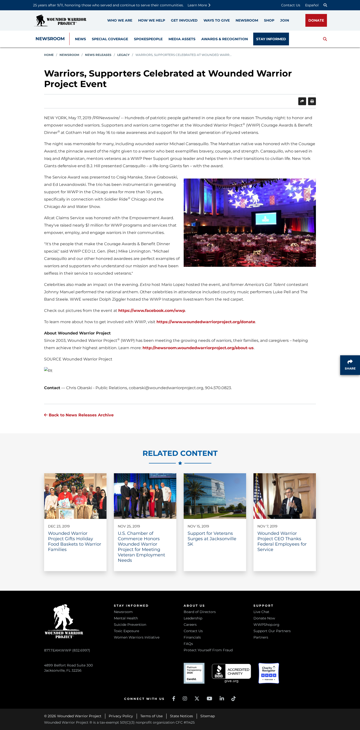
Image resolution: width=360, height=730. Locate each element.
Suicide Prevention (130, 624)
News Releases (98, 55)
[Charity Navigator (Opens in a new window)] (268, 673)
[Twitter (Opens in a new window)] (196, 699)
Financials (192, 637)
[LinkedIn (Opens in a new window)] (222, 699)
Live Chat (261, 612)
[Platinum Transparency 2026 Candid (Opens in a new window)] (194, 673)
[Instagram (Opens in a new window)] (185, 699)
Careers (190, 624)
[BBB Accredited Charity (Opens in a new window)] (231, 673)
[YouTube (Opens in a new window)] (209, 699)
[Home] (60, 20)
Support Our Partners (272, 631)
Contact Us (290, 5)
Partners (260, 637)
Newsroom (50, 38)
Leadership (193, 618)
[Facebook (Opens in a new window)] (173, 699)
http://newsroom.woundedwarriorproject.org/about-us (198, 348)
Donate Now (264, 618)
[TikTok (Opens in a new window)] (233, 699)
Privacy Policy (121, 716)
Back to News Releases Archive (81, 415)
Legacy (123, 55)
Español (312, 5)
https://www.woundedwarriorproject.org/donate (205, 322)
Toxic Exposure (126, 631)
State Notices (181, 716)
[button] (325, 39)
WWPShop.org (266, 624)
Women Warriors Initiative (136, 637)
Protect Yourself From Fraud (208, 650)
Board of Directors (200, 612)
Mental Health (126, 618)
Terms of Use (151, 716)
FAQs (188, 643)
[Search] (325, 5)
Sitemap (207, 716)
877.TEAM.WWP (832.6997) (67, 650)
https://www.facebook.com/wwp (151, 310)
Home (49, 55)
